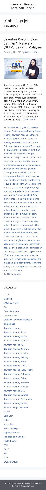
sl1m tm (7, 270)
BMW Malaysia (11, 303)
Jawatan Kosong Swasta (16, 395)
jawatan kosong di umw (15, 168)
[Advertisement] (23, 483)
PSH (6, 445)
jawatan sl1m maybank (15, 180)
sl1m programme (22, 263)
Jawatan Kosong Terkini (15, 403)
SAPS (6, 449)
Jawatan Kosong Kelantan (16, 340)
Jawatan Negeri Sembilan (16, 407)
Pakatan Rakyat (11, 428)
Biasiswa (8, 299)
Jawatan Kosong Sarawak (16, 382)
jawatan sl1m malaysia (28, 176)
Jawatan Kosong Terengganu (27, 146)
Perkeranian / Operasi (14, 437)
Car (5, 307)
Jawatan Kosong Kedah (15, 336)
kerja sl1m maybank (23, 187)
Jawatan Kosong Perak (18, 127)
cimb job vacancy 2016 (24, 157)
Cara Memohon (11, 311)
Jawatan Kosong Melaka (16, 353)
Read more (29, 119)
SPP (6, 457)
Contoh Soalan (11, 315)
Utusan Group (10, 462)
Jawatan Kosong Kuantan (16, 349)
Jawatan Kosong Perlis (15, 365)
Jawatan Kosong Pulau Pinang (18, 370)
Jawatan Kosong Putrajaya (25, 135)
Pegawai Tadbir (11, 432)
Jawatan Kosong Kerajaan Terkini (23, 6)
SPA (6, 453)
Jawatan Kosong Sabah (15, 138)
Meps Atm (9, 424)
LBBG (6, 420)
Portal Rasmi (10, 441)
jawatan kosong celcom (28, 165)
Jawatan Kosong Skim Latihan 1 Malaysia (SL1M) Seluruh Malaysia (23, 43)
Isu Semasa (9, 324)
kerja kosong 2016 (21, 184)
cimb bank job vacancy (18, 150)
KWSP (7, 411)
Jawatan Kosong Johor (15, 332)
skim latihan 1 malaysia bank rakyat (21, 199)
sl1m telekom (34, 266)
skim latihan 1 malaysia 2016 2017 (20, 195)
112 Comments (14, 274)
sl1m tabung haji (19, 266)
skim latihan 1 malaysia (28, 191)
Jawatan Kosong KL (13, 345)
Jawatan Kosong (12, 328)
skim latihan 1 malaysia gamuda (19, 202)
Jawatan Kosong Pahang (16, 357)
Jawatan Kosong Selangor (16, 386)
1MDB (6, 294)
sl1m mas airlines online (23, 259)
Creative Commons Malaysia (18, 319)
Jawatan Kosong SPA (14, 391)
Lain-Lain (8, 416)
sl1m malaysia (16, 255)
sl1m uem (17, 270)
